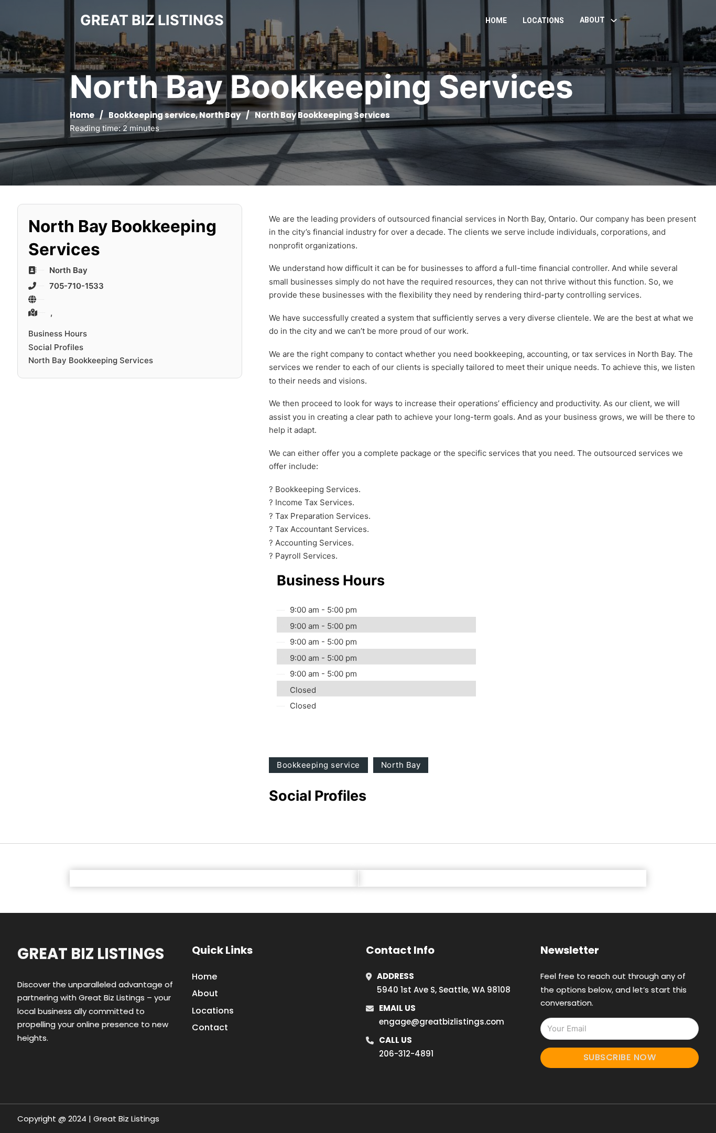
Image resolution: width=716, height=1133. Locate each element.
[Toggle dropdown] (613, 20)
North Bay (220, 115)
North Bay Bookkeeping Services (90, 360)
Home (496, 20)
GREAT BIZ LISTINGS (152, 20)
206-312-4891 (406, 1053)
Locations (543, 20)
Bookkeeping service (152, 115)
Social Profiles (55, 347)
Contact (210, 1027)
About (205, 993)
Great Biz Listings (90, 953)
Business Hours (57, 334)
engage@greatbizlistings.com (441, 1021)
